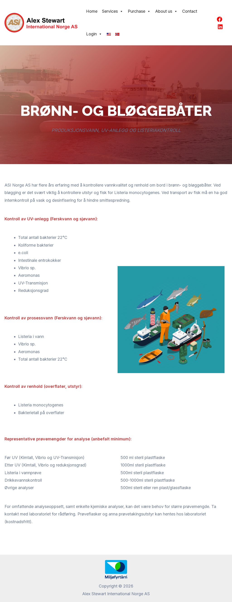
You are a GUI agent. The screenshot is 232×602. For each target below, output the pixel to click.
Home (91, 11)
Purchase (136, 11)
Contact (189, 11)
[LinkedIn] (220, 27)
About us (163, 11)
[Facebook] (219, 19)
